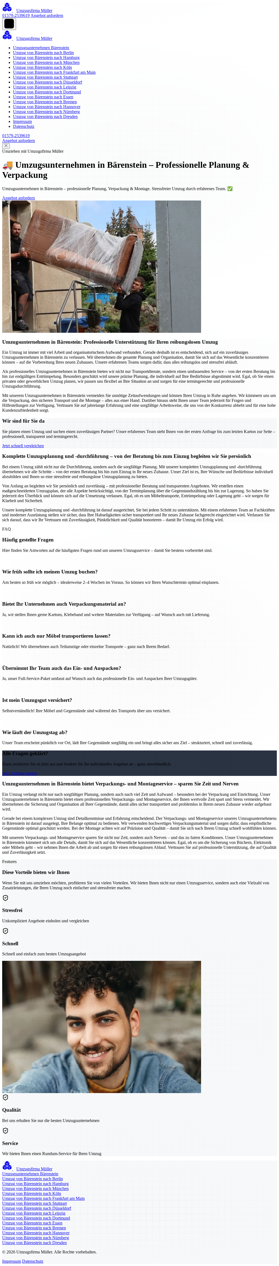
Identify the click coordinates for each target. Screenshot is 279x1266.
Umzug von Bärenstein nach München (46, 62)
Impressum (22, 121)
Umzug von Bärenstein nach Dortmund (47, 92)
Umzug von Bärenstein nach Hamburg (46, 57)
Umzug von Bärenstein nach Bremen (45, 101)
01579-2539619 (16, 15)
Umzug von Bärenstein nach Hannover (46, 106)
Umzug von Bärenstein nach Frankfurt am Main (54, 72)
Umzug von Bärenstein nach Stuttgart (45, 77)
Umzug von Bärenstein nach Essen (43, 97)
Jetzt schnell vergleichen (23, 445)
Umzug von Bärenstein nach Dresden (45, 116)
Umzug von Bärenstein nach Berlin (43, 52)
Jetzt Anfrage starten (19, 773)
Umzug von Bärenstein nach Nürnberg (46, 111)
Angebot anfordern (47, 15)
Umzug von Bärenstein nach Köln (42, 67)
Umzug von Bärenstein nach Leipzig (44, 87)
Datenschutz (23, 126)
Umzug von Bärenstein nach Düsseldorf (47, 82)
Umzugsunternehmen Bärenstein (41, 47)
